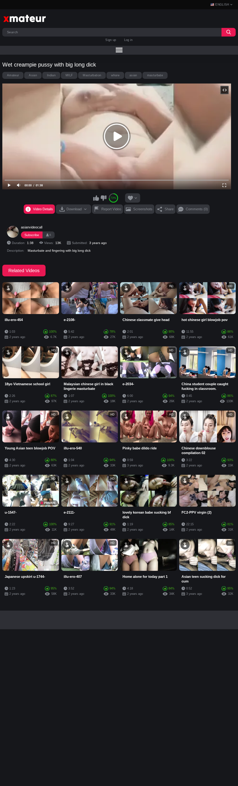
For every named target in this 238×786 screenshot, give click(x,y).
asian (133, 75)
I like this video (96, 198)
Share (169, 209)
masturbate (155, 75)
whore (115, 75)
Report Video (111, 209)
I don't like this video (103, 198)
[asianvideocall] (13, 231)
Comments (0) (197, 209)
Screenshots (142, 209)
